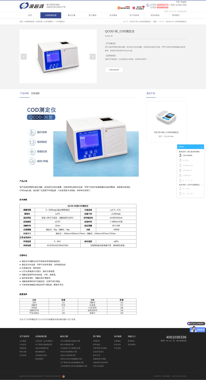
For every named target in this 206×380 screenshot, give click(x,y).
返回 (155, 21)
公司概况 (23, 341)
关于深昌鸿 (134, 15)
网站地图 (166, 376)
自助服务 (117, 341)
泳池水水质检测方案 (67, 355)
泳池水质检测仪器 (42, 348)
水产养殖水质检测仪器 (43, 344)
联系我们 (176, 15)
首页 (30, 15)
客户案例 (92, 15)
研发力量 (23, 352)
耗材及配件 (39, 359)
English (183, 2)
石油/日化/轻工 (98, 352)
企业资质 (23, 355)
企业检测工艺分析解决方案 (70, 348)
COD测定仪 (60, 21)
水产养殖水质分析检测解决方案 (72, 362)
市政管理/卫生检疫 (100, 348)
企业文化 (23, 344)
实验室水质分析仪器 (57, 319)
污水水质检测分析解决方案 (70, 341)
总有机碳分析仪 (41, 355)
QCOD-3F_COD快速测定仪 (176, 21)
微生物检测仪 (40, 352)
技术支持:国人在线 (179, 376)
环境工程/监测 (98, 366)
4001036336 (114, 70)
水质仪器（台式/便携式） (45, 21)
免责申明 (157, 376)
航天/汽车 (96, 355)
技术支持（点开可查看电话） (190, 185)
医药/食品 (96, 344)
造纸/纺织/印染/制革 (100, 362)
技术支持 (117, 344)
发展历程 (23, 348)
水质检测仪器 (51, 15)
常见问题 (117, 348)
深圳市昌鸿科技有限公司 (42, 5)
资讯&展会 (155, 15)
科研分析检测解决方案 (68, 352)
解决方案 (71, 15)
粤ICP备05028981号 (53, 376)
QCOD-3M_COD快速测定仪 (140, 21)
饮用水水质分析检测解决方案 (71, 359)
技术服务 (113, 15)
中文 (178, 2)
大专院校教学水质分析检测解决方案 (73, 366)
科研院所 (96, 341)
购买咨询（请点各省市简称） (190, 152)
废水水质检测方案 (67, 344)
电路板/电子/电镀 (99, 359)
